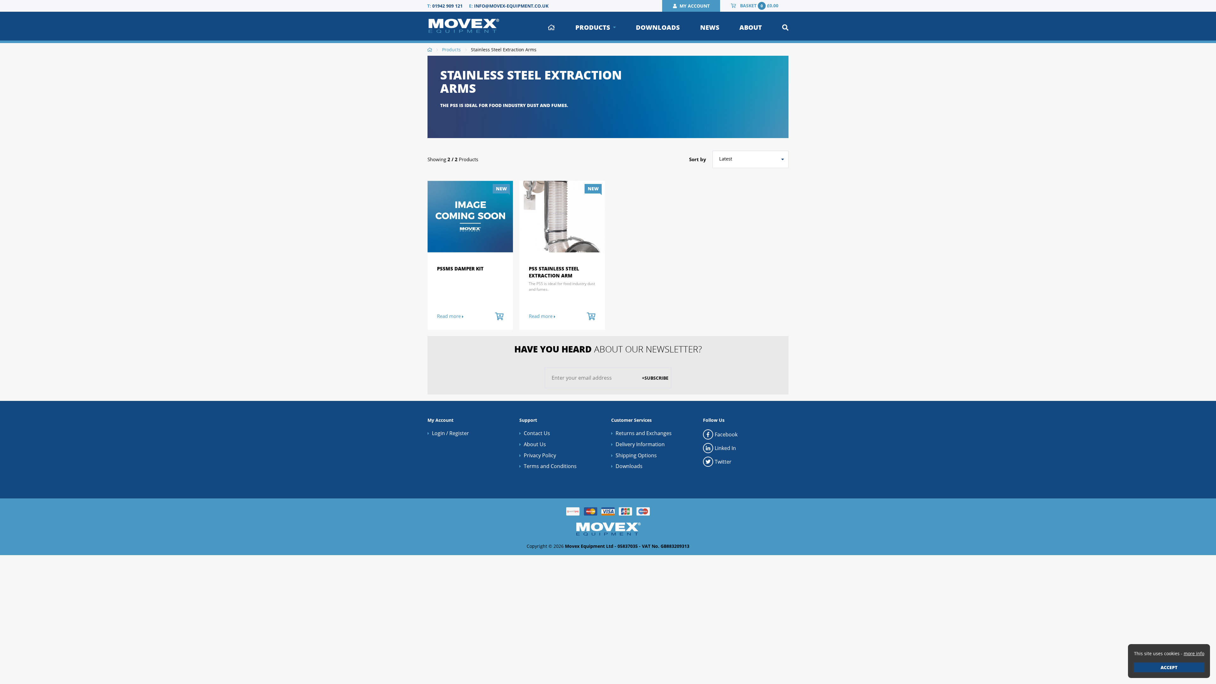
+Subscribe (655, 378)
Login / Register (450, 433)
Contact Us (537, 433)
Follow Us (714, 420)
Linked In (725, 448)
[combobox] (750, 159)
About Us (535, 444)
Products (592, 27)
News (709, 27)
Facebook (726, 434)
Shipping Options (636, 455)
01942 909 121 (447, 6)
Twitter (723, 461)
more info (1194, 653)
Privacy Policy (540, 455)
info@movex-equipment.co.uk (511, 6)
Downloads (658, 27)
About (750, 27)
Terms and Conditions (550, 466)
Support (528, 420)
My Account (440, 420)
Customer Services (631, 420)
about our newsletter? (608, 349)
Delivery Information (640, 444)
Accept (1169, 667)
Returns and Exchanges (644, 433)
